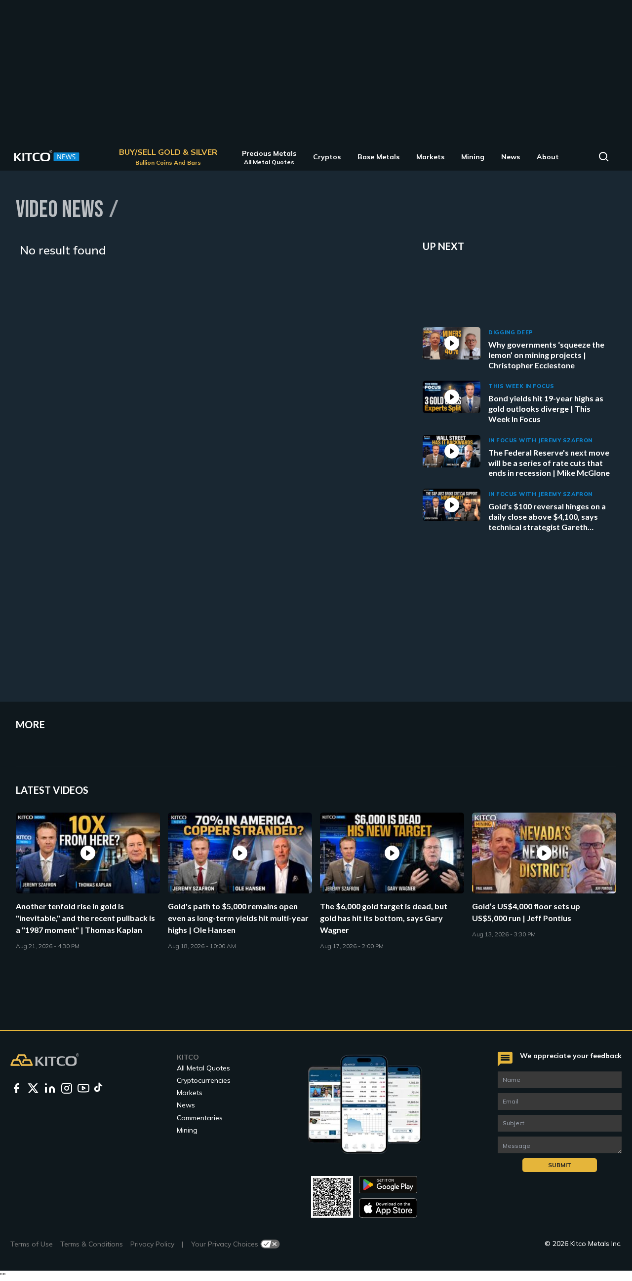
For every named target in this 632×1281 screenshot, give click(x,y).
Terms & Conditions (91, 1244)
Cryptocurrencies (204, 1080)
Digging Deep (510, 332)
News (186, 1105)
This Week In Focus (521, 386)
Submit (559, 1165)
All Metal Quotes (203, 1068)
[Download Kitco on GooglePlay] (388, 1184)
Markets (189, 1092)
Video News (59, 208)
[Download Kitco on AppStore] (388, 1207)
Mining (187, 1130)
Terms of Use (31, 1244)
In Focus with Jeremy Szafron (540, 440)
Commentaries (200, 1117)
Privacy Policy (152, 1244)
